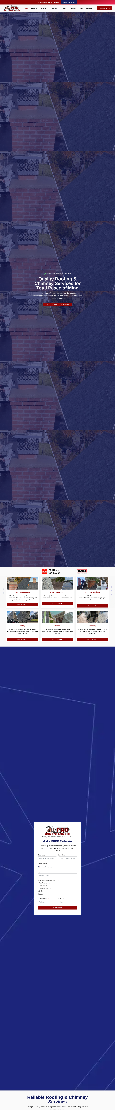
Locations (89, 8)
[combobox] (39, 867)
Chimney (55, 8)
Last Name (61, 855)
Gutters (64, 8)
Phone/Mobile (42, 863)
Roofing (43, 8)
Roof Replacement (22, 592)
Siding (22, 626)
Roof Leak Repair (57, 592)
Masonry (73, 8)
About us (34, 8)
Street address (43, 898)
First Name (41, 855)
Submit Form (57, 908)
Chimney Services (92, 592)
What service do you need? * (47, 880)
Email (39, 872)
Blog (81, 8)
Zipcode (61, 898)
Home (26, 8)
